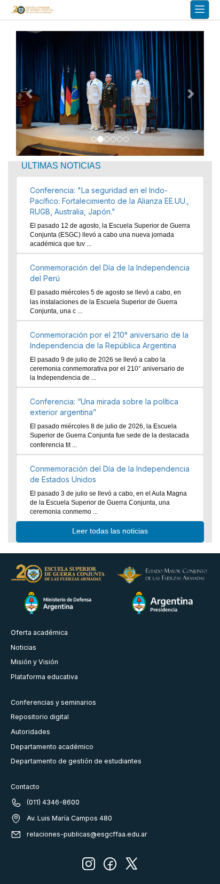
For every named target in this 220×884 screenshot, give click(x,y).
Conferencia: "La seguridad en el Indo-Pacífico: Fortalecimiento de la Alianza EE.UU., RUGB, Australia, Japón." (109, 201)
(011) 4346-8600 (53, 802)
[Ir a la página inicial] (32, 9)
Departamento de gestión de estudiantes (76, 761)
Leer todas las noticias (110, 531)
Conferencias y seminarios (53, 702)
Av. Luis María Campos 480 (69, 818)
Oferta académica (39, 632)
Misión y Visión (34, 662)
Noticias (23, 647)
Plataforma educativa (44, 677)
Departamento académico (52, 747)
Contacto (25, 787)
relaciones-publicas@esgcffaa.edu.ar (87, 834)
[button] (30, 93)
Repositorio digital (40, 717)
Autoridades (30, 732)
